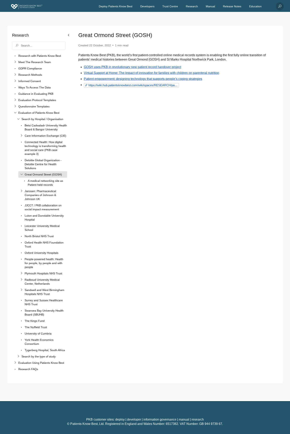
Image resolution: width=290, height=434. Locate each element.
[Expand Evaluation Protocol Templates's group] (15, 100)
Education (255, 6)
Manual (210, 6)
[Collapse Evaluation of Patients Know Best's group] (15, 113)
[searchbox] (38, 45)
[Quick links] (26, 6)
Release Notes (232, 6)
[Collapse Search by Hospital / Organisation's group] (18, 119)
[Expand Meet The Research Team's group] (15, 62)
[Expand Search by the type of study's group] (18, 356)
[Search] (280, 6)
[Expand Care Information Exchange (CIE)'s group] (21, 136)
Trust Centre (170, 6)
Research (192, 6)
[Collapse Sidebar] (68, 204)
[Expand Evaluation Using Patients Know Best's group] (15, 363)
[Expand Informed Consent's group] (15, 81)
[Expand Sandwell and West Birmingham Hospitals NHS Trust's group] (21, 290)
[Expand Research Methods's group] (15, 75)
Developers (147, 6)
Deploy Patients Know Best (115, 6)
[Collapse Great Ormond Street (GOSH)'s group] (21, 174)
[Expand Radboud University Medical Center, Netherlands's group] (21, 280)
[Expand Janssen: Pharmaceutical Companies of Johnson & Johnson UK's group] (21, 191)
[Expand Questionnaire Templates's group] (15, 106)
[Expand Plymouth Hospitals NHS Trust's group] (21, 273)
